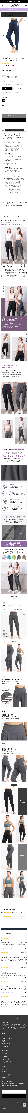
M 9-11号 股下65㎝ (17, 84)
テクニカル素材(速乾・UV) (7, 1058)
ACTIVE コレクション (6, 1050)
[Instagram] (12, 1018)
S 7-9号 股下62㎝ (6, 84)
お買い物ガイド (5, 1071)
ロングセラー (4, 1049)
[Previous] (3, 35)
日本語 (4, 1108)
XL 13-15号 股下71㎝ (17, 92)
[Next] (24, 35)
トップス (4, 1035)
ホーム (2, 14)
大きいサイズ (4, 1062)
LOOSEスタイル (5, 1056)
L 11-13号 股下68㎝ (17, 88)
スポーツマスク (5, 1041)
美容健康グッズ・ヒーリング (8, 1043)
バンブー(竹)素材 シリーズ (7, 1061)
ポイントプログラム (6, 1070)
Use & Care (14, 130)
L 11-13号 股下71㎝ (7, 92)
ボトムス (4, 1037)
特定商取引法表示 (5, 1076)
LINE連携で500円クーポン (14, 9)
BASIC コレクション (6, 1053)
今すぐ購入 (14, 120)
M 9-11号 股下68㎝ (7, 88)
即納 (4, 100)
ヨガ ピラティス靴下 (6, 1040)
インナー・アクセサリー (7, 1038)
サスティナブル (21, 130)
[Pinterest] (15, 1018)
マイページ (4, 1068)
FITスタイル (4, 1055)
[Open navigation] (2, 5)
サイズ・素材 (8, 130)
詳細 (3, 130)
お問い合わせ (4, 1077)
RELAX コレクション (6, 1052)
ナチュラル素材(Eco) (6, 1059)
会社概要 (4, 1073)
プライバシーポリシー (6, 1074)
